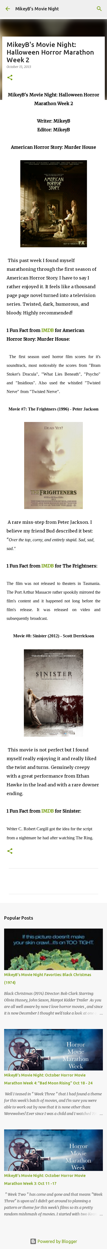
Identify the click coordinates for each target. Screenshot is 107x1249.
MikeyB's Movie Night (37, 8)
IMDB (47, 330)
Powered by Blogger (56, 1241)
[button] (10, 78)
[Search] (99, 8)
